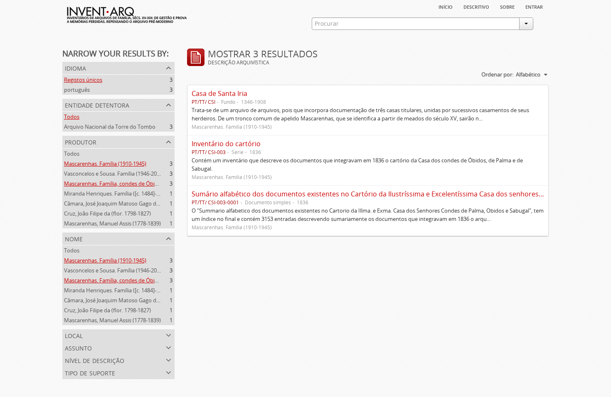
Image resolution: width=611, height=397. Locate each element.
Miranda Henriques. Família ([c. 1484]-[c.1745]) (120, 193)
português (77, 89)
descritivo (476, 6)
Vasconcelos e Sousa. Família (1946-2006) (114, 173)
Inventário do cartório (226, 143)
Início (446, 6)
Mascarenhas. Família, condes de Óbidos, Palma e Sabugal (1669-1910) (150, 183)
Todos (71, 116)
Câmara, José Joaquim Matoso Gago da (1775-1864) (126, 203)
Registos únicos (83, 79)
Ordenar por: (497, 74)
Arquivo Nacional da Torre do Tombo (109, 126)
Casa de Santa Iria (219, 93)
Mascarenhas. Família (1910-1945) (105, 163)
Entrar (534, 6)
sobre (507, 6)
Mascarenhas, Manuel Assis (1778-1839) (112, 223)
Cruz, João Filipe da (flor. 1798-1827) (107, 213)
